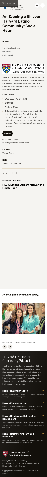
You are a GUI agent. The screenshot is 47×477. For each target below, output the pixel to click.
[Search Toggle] (42, 5)
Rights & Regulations (10, 463)
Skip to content (8, 3)
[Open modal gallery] (23, 69)
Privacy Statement (9, 461)
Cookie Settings (19, 466)
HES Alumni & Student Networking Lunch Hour (23, 186)
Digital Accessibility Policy (29, 463)
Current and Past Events (11, 48)
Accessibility (22, 461)
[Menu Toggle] (37, 5)
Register (7, 133)
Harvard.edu (7, 466)
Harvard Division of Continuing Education (18, 358)
